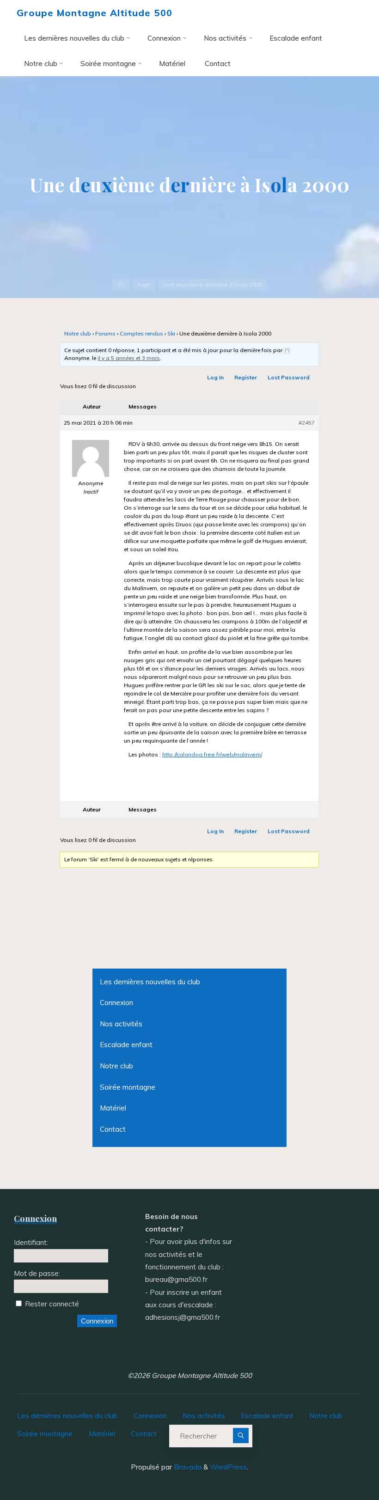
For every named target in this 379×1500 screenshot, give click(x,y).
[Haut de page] (343, 1464)
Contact (113, 1129)
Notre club (77, 333)
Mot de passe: (37, 1273)
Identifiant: (31, 1242)
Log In (216, 377)
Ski (171, 333)
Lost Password (289, 377)
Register (246, 377)
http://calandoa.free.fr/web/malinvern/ (212, 754)
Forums (105, 333)
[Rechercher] (240, 1435)
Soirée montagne (127, 1087)
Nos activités (121, 1023)
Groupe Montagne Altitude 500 (94, 12)
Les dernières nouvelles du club (150, 981)
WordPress (228, 1467)
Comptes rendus (141, 333)
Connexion (116, 1002)
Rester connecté (52, 1303)
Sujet (144, 284)
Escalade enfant (126, 1044)
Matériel (113, 1108)
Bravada (187, 1467)
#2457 (307, 422)
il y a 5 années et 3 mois (129, 357)
